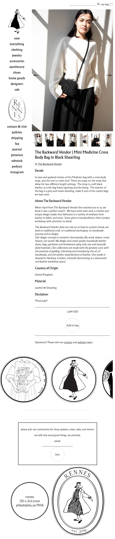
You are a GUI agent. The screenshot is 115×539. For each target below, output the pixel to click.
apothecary (16, 67)
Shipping (17, 138)
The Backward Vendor (50, 164)
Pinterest (17, 155)
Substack (17, 161)
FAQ (17, 144)
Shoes (17, 72)
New (17, 38)
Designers (17, 84)
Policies (17, 132)
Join (57, 454)
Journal (17, 149)
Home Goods (17, 78)
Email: (57, 441)
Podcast (17, 166)
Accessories (17, 61)
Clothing (16, 50)
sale (17, 89)
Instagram (17, 172)
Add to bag (72, 325)
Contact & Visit (17, 126)
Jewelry (17, 55)
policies (82, 342)
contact (68, 342)
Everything (17, 44)
